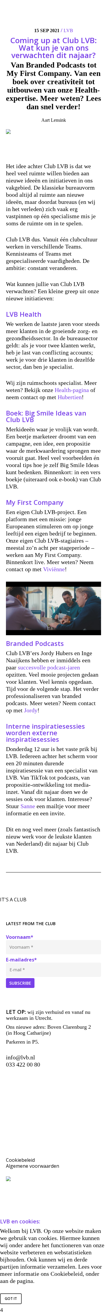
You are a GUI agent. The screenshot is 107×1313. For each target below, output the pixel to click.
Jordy (30, 710)
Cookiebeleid (20, 1160)
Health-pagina (72, 390)
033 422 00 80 (23, 1064)
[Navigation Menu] (98, 7)
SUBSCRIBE (20, 983)
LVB (68, 30)
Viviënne (54, 569)
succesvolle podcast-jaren (48, 667)
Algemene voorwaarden (32, 1166)
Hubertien (70, 397)
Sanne (28, 806)
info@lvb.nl (20, 1057)
